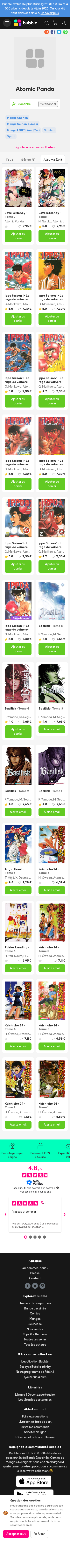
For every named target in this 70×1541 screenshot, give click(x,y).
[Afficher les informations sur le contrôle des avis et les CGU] (57, 1187)
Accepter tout (16, 1534)
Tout (9, 159)
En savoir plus (50, 13)
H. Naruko (44, 221)
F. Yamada (45, 634)
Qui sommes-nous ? (35, 1268)
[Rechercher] (47, 23)
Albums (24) (53, 159)
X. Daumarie (24, 877)
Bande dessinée (35, 1308)
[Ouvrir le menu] (7, 23)
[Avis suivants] (64, 1215)
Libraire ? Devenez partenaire (35, 1394)
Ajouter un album (35, 1377)
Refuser (39, 1534)
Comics (35, 1313)
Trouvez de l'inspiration (35, 1303)
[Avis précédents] (5, 1215)
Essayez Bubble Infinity (35, 1367)
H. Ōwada (45, 877)
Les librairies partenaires (35, 1399)
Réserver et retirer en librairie (35, 1437)
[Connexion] (64, 23)
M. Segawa (60, 634)
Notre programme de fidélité (35, 1372)
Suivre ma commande (35, 1427)
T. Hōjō (9, 877)
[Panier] (55, 23)
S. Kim (18, 956)
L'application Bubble (35, 1361)
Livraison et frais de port (35, 1421)
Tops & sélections (35, 1334)
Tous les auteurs (35, 1344)
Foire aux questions (35, 1416)
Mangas (35, 1318)
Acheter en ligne (35, 1432)
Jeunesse (35, 1324)
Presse (35, 1273)
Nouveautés (35, 1329)
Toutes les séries (35, 1339)
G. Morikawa (13, 304)
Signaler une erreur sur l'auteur (35, 147)
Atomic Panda (14, 221)
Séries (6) (28, 159)
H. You (9, 956)
